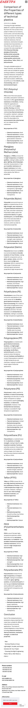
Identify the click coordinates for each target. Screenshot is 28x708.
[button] (24, 704)
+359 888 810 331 (7, 669)
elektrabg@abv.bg (6, 678)
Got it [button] (10, 703)
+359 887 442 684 (7, 671)
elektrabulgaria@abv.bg (8, 680)
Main (6, 641)
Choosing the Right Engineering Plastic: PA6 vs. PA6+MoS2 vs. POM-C (13, 654)
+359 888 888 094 (7, 668)
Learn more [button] (14, 700)
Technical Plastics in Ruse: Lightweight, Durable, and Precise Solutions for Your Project (13, 646)
